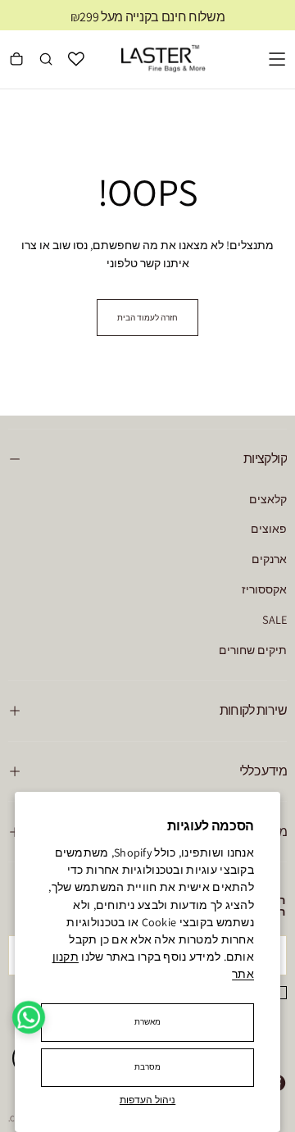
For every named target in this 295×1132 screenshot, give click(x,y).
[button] (277, 59)
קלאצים (268, 499)
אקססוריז (264, 589)
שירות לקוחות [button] (253, 710)
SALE (274, 619)
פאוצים (269, 528)
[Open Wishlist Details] (76, 59)
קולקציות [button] (265, 458)
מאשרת (147, 1021)
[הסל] (16, 60)
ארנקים (269, 558)
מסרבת (147, 1067)
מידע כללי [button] (263, 771)
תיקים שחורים (253, 649)
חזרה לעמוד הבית (147, 317)
